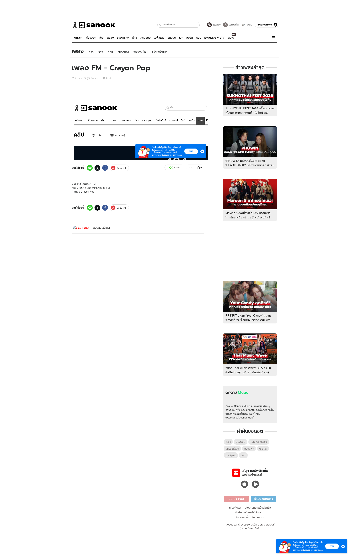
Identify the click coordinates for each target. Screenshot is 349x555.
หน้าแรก (78, 38)
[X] (97, 168)
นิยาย (231, 38)
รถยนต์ (172, 38)
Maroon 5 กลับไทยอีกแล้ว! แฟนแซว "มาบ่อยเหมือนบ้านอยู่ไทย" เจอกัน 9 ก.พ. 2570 (247, 217)
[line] (90, 168)
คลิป (198, 38)
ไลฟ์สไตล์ (159, 38)
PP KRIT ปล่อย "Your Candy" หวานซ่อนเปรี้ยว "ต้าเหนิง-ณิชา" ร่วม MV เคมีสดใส (248, 319)
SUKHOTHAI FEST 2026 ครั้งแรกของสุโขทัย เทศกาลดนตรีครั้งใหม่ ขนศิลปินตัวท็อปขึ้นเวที (249, 112)
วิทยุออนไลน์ (232, 448)
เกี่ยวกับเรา (235, 507)
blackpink (231, 455)
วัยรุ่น (189, 38)
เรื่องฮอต (91, 38)
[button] (160, 25)
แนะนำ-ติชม (236, 499)
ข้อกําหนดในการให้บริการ (248, 512)
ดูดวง (110, 38)
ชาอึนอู (263, 448)
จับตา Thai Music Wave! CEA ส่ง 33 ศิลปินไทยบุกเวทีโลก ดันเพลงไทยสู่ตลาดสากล (248, 372)
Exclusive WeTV (214, 38)
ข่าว (101, 38)
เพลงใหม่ (240, 442)
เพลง (228, 442)
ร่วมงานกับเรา (263, 499)
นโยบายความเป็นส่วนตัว (258, 507)
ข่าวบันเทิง (123, 38)
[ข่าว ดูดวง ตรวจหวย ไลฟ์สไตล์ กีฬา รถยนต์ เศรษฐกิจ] (93, 25)
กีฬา (134, 38)
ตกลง (332, 546)
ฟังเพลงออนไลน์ (258, 442)
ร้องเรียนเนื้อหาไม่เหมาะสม (250, 517)
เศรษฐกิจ (145, 38)
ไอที (181, 38)
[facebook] (105, 168)
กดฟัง (177, 167)
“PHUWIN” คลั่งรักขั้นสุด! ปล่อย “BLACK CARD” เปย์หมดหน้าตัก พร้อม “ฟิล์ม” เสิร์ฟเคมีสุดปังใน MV (249, 165)
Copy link (122, 167)
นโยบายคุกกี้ (318, 550)
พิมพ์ (108, 78)
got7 (243, 455)
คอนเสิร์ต (249, 448)
